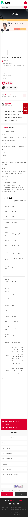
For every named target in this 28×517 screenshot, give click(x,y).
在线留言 (12, 127)
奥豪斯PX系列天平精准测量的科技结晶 (13, 117)
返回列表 (7, 424)
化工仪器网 (16, 512)
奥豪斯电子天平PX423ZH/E (15, 427)
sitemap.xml (17, 514)
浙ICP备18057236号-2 (20, 509)
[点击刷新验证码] (18, 486)
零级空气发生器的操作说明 (10, 120)
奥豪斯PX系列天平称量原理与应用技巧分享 (15, 111)
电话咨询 (25, 107)
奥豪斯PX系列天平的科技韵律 (11, 114)
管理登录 (11, 514)
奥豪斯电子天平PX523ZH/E (15, 421)
